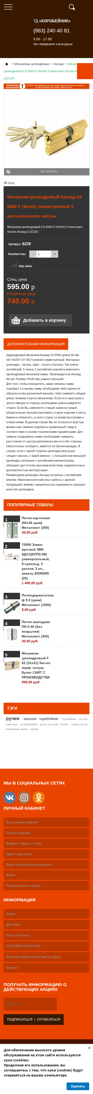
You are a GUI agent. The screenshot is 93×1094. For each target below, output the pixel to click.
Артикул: (14, 244)
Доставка (13, 924)
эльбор (34, 729)
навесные (12, 724)
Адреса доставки (19, 854)
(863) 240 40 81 (51, 31)
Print (11, 183)
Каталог (12, 967)
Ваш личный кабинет (22, 822)
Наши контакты (18, 935)
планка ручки (79, 724)
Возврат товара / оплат (24, 843)
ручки (12, 718)
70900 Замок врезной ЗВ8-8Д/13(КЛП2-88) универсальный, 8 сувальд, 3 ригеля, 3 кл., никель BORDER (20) (36, 564)
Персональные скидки (23, 885)
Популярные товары (30, 505)
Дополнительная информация (36, 344)
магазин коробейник (41, 719)
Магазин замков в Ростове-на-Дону (33, 957)
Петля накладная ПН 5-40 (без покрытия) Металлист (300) (36, 631)
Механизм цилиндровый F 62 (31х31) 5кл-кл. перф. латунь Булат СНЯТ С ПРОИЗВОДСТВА (36, 667)
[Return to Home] (7, 64)
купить (65, 724)
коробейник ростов (74, 719)
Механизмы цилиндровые (32, 64)
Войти (10, 875)
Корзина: (87, 7)
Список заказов (18, 833)
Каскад (58, 64)
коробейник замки (16, 729)
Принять (78, 1086)
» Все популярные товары (66, 693)
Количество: (17, 254)
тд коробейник (28, 724)
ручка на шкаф (49, 724)
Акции (10, 914)
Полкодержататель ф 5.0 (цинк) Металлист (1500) (37, 602)
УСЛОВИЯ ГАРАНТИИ (23, 946)
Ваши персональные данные (28, 864)
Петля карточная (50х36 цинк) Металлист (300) (36, 525)
